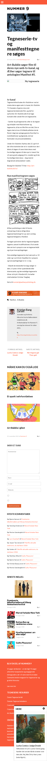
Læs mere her (11, 686)
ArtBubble (20, 300)
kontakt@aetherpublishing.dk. (24, 282)
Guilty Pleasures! (27, 556)
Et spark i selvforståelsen (20, 396)
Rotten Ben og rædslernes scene (24, 623)
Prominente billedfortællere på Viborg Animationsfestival (19, 602)
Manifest (13, 300)
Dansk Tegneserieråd (15, 697)
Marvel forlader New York (29, 539)
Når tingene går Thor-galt (33, 354)
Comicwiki (10, 705)
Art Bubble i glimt (16, 428)
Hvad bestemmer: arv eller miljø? (25, 633)
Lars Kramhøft (14, 539)
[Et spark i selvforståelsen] (23, 390)
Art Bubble (11, 713)
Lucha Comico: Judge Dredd (15, 354)
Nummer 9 (23, 436)
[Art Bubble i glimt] (23, 421)
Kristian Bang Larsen (24, 59)
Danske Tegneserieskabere (17, 701)
